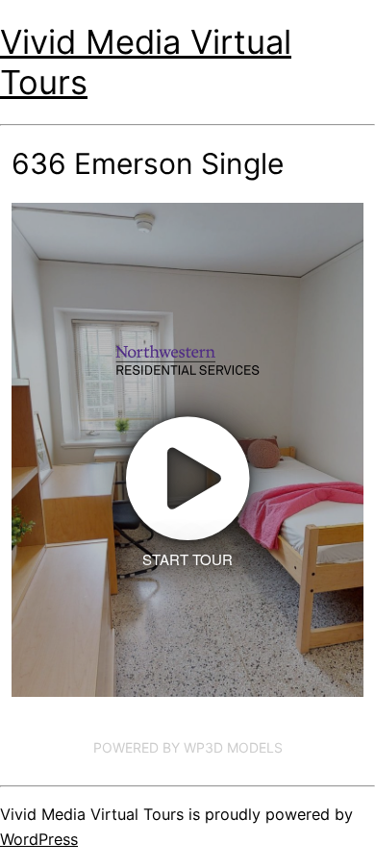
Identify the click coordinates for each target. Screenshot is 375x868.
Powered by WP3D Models (188, 747)
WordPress (39, 839)
